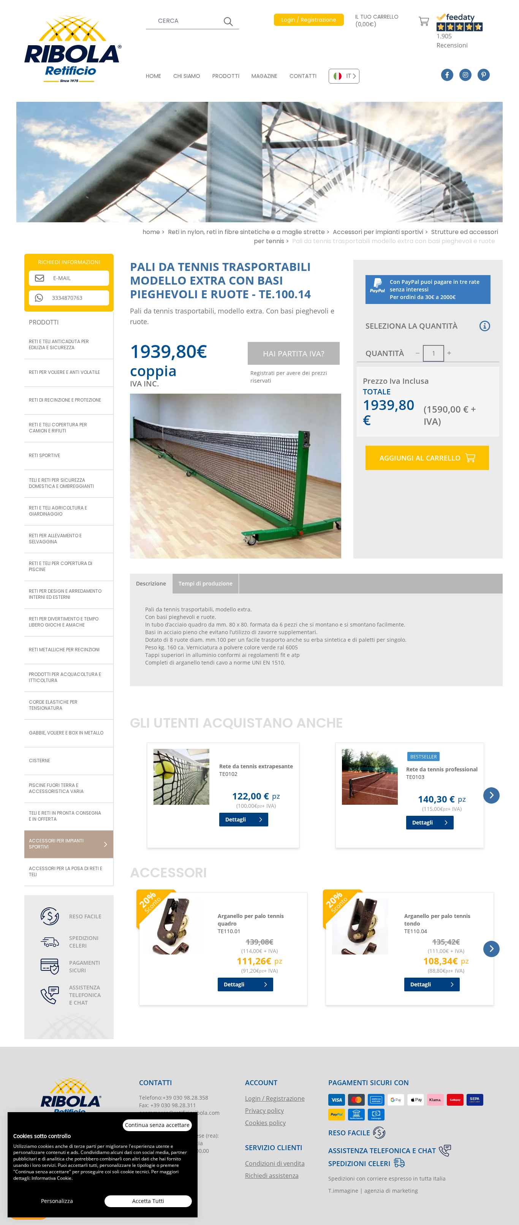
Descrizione (151, 583)
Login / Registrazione (275, 1098)
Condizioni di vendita (275, 1163)
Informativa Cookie (51, 1178)
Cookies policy (265, 1123)
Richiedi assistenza (272, 1175)
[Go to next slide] (491, 795)
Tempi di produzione (206, 583)
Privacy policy (264, 1110)
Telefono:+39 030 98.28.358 (173, 1097)
